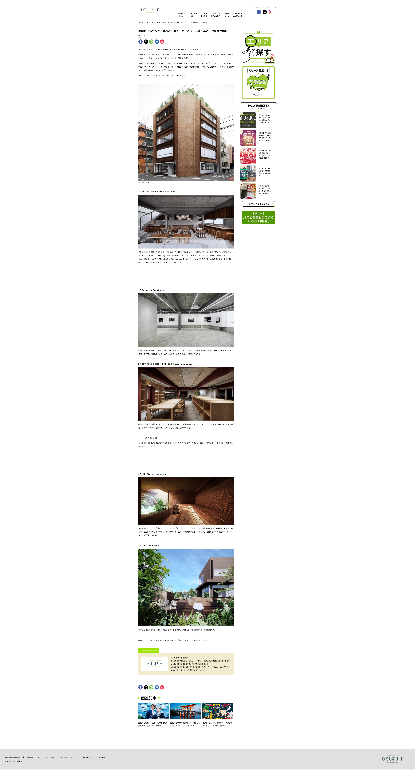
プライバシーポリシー (68, 757)
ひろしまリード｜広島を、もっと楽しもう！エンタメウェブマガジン (150, 10)
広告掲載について (33, 757)
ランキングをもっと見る (258, 203)
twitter (264, 12)
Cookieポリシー (87, 757)
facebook (259, 12)
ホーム (140, 22)
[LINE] (151, 41)
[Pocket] (162, 41)
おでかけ (150, 22)
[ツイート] (146, 41)
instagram (271, 12)
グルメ (147, 37)
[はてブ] (157, 41)
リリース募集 (49, 757)
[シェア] (140, 41)
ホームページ (166, 427)
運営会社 (102, 757)
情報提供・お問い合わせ (13, 757)
